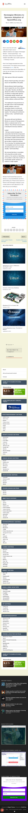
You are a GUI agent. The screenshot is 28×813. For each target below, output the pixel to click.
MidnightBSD (6, 598)
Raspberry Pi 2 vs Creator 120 (10, 305)
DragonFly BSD (6, 591)
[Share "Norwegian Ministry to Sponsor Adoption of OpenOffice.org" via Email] (19, 230)
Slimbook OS (6, 445)
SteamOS (5, 566)
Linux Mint (5, 440)
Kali (4, 534)
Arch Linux (5, 418)
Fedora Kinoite (6, 509)
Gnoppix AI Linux (7, 532)
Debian (4, 420)
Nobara (4, 559)
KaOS (4, 425)
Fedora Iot (5, 606)
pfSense (5, 648)
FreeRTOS (5, 608)
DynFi (4, 638)
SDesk (4, 484)
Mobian (5, 578)
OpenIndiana (6, 599)
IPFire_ (4, 641)
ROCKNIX (5, 564)
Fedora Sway (6, 512)
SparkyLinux (6, 469)
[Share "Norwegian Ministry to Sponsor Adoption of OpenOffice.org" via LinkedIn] (14, 230)
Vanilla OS (5, 470)
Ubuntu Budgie (6, 450)
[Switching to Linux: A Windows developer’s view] (14, 256)
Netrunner (5, 465)
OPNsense (5, 646)
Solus (4, 428)
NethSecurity (6, 643)
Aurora (4, 490)
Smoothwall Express (8, 650)
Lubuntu (5, 442)
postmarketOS (6, 579)
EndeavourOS (6, 479)
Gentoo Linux (6, 423)
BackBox (5, 526)
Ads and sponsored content (10, 373)
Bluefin (4, 492)
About (4, 369)
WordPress (23, 807)
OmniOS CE (6, 621)
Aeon (4, 500)
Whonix (5, 542)
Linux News (16, 22)
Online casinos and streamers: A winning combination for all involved (16, 711)
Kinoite (4, 494)
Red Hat (5, 624)
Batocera (5, 549)
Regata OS (5, 562)
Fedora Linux (6, 422)
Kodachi (5, 536)
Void (4, 430)
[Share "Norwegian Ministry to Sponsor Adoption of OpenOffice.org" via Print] (22, 230)
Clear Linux (5, 619)
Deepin (4, 460)
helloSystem (6, 596)
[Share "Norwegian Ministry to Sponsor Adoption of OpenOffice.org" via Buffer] (16, 230)
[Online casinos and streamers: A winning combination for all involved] (3, 711)
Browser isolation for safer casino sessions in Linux (14, 704)
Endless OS (6, 462)
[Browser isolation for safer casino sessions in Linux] (3, 705)
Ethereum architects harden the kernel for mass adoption (16, 698)
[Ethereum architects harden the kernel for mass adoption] (3, 698)
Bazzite (4, 551)
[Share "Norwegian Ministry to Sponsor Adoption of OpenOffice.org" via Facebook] (5, 230)
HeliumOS (5, 514)
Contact (5, 376)
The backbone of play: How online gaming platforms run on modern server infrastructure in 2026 (16, 684)
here (12, 67)
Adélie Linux (6, 417)
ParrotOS (5, 537)
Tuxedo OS (5, 447)
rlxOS (4, 427)
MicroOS (5, 516)
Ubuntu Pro (5, 629)
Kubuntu (5, 438)
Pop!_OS (5, 444)
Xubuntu (5, 452)
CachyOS (5, 477)
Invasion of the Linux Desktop (11, 287)
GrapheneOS (6, 576)
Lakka (4, 557)
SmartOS (5, 628)
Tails (4, 541)
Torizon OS (5, 609)
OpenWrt (5, 645)
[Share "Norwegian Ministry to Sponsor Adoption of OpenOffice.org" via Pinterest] (11, 230)
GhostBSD (5, 594)
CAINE (4, 529)
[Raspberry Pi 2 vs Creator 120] (14, 297)
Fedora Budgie (6, 507)
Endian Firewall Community (9, 639)
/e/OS (4, 574)
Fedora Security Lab (8, 531)
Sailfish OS (5, 581)
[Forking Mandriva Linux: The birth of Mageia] (14, 317)
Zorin (4, 454)
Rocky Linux (6, 626)
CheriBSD (5, 589)
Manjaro (5, 482)
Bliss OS (5, 573)
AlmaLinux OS (6, 618)
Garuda (4, 480)
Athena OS (5, 524)
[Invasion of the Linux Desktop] (14, 278)
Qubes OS (5, 539)
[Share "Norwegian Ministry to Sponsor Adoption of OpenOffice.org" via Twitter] (8, 230)
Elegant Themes (11, 807)
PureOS (5, 467)
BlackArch (5, 527)
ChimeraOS (5, 552)
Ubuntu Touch (6, 583)
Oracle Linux (6, 623)
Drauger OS (5, 554)
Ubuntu (5, 449)
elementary (5, 437)
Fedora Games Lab (7, 556)
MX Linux (5, 464)
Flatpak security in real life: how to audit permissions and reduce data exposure (16, 692)
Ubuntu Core (6, 611)
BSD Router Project (7, 636)
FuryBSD (5, 593)
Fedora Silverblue (7, 511)
